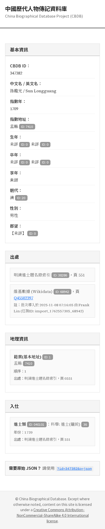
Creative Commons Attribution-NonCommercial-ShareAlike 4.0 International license (53, 515)
